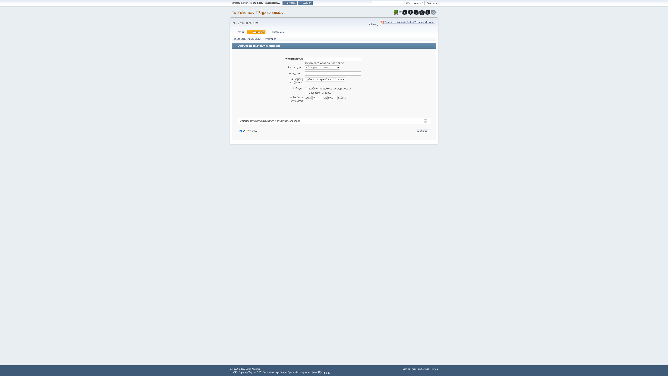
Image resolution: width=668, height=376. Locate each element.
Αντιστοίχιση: (295, 67)
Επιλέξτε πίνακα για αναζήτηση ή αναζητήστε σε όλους (270, 121)
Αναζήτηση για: (294, 58)
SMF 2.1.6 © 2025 (237, 369)
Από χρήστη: (296, 73)
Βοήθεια (406, 368)
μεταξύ (308, 97)
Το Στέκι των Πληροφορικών (257, 12)
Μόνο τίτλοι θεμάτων (319, 92)
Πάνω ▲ (434, 368)
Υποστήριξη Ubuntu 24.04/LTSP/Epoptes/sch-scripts (409, 22)
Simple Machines (253, 369)
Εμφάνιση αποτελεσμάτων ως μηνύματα (329, 88)
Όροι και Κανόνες (420, 368)
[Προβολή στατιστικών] (324, 372)
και (325, 97)
